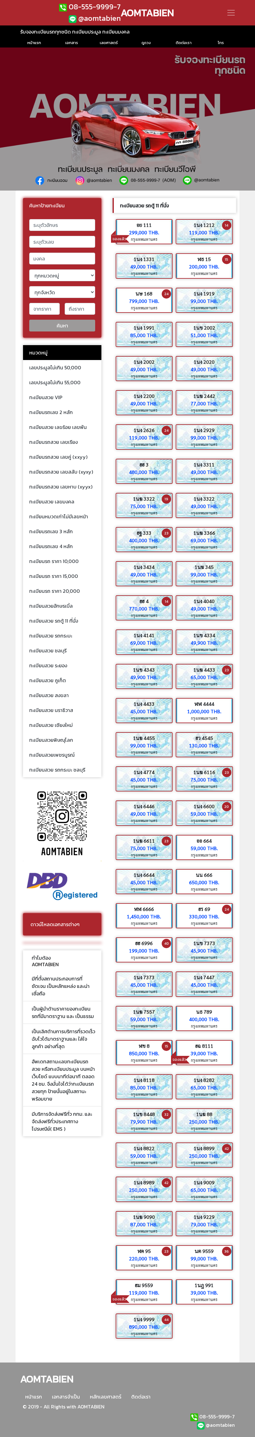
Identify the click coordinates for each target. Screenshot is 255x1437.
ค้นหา (62, 325)
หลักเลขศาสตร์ (105, 1396)
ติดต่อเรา (141, 1396)
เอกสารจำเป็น (66, 1396)
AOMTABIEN (147, 12)
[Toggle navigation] (231, 13)
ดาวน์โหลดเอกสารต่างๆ (55, 924)
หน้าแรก (33, 1396)
